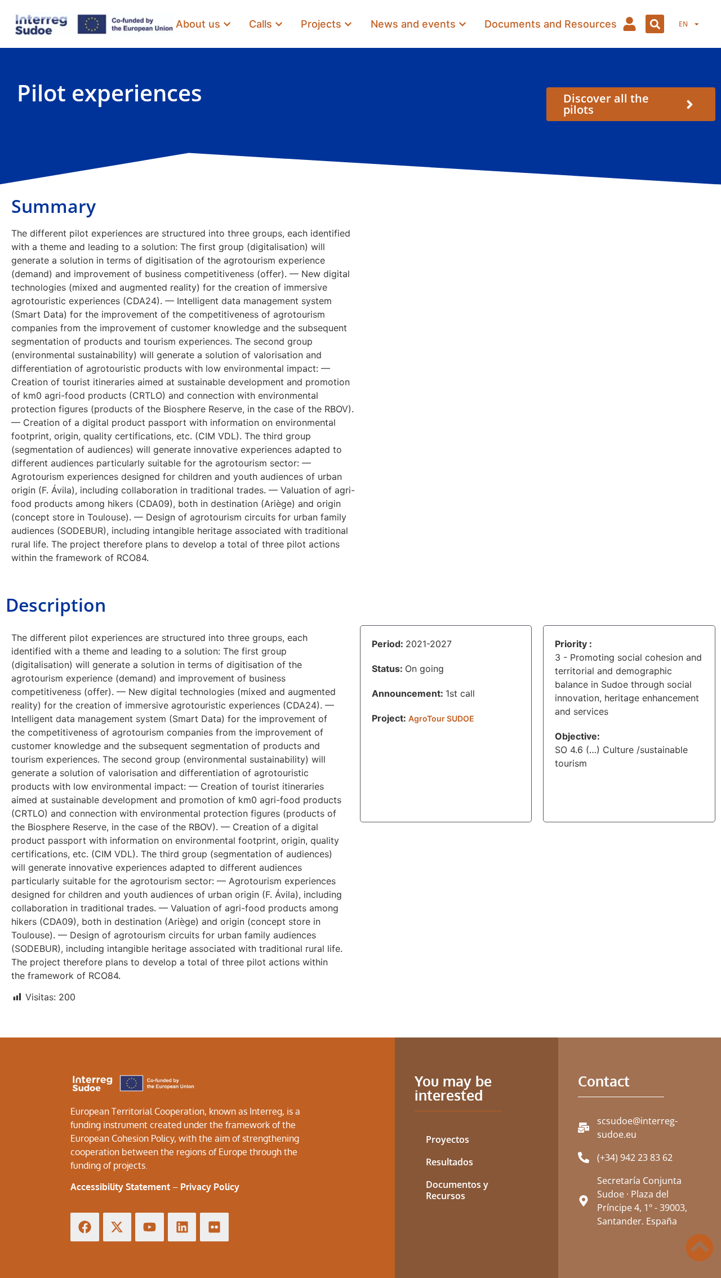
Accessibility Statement (120, 1186)
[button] (655, 24)
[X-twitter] (117, 1227)
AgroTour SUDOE (441, 718)
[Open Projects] (348, 23)
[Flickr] (214, 1227)
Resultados (449, 1162)
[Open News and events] (462, 23)
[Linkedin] (182, 1227)
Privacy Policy (209, 1186)
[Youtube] (149, 1227)
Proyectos (447, 1139)
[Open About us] (227, 23)
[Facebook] (84, 1227)
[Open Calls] (279, 23)
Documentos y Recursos (457, 1190)
